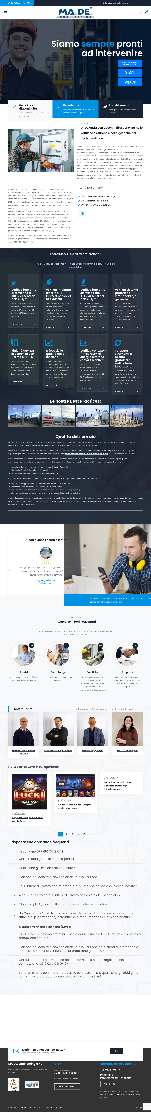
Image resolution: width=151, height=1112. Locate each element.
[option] (46, 566)
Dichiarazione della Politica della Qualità (86, 453)
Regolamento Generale (120, 1094)
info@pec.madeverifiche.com (115, 1077)
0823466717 (26, 3)
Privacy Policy (56, 1107)
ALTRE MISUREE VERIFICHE (130, 82)
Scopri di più (16, 324)
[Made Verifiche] (75, 12)
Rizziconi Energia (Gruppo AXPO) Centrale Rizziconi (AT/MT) (24, 421)
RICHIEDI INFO (109, 1084)
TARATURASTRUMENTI (130, 73)
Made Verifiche (25, 1107)
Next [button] (83, 570)
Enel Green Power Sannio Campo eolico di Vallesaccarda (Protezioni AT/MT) (92, 421)
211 (84, 834)
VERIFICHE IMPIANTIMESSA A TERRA (130, 63)
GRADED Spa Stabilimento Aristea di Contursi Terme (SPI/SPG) (58, 421)
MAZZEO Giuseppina (127, 750)
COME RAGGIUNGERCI (67, 1086)
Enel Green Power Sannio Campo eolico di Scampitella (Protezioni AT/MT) (126, 421)
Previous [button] (9, 570)
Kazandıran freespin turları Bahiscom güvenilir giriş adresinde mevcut (118, 786)
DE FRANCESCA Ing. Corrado (58, 750)
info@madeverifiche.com (121, 3)
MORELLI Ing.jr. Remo (92, 750)
